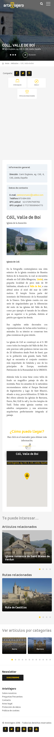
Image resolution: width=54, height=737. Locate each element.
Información (17, 85)
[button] (27, 476)
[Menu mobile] (48, 4)
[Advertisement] (27, 129)
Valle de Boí (35, 286)
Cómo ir (36, 85)
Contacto (6, 700)
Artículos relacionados (27, 96)
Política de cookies (10, 711)
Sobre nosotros (9, 693)
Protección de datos (11, 707)
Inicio (7, 63)
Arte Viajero (16, 5)
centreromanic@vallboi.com (30, 195)
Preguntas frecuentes (12, 697)
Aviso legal (7, 704)
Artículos (14, 63)
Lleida (39, 279)
